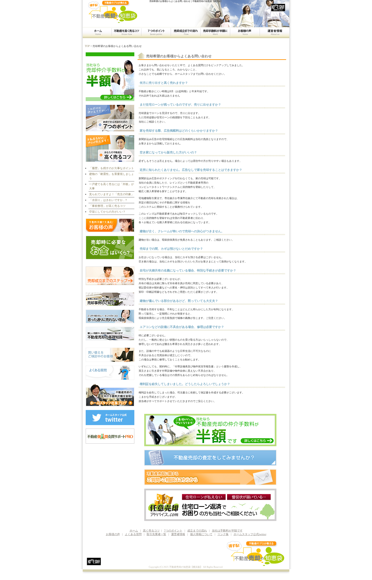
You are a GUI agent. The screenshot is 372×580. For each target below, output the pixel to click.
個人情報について (201, 534)
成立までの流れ (185, 32)
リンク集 (223, 534)
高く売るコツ (126, 32)
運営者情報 (274, 32)
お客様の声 (245, 32)
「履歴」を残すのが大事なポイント (111, 168)
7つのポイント (156, 32)
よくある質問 (133, 534)
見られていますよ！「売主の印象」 (111, 194)
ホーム (97, 32)
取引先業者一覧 (156, 534)
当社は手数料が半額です (227, 530)
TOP (87, 46)
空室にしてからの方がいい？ (107, 211)
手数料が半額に (215, 32)
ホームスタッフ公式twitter (250, 534)
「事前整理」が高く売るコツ (107, 205)
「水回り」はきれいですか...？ (108, 200)
